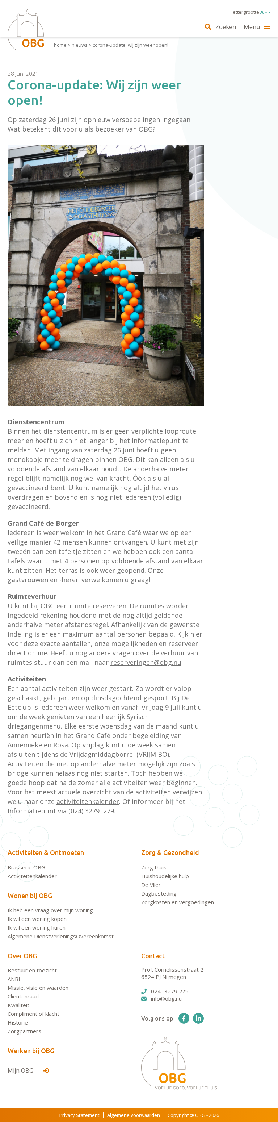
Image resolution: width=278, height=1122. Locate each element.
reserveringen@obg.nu (145, 662)
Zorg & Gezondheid (170, 852)
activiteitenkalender (87, 801)
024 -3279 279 (170, 991)
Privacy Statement (79, 1115)
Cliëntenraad (23, 996)
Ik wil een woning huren (37, 927)
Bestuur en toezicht (32, 970)
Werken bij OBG (31, 1050)
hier (196, 634)
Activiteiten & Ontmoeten (46, 852)
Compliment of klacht (33, 1013)
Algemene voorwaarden (133, 1115)
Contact (153, 955)
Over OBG (22, 955)
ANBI (14, 979)
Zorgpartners (24, 1031)
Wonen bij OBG (30, 895)
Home (60, 45)
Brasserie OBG (26, 867)
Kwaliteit (18, 1005)
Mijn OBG (21, 1071)
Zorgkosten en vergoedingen (177, 902)
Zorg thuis (154, 867)
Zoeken (225, 26)
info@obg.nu (166, 998)
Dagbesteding (159, 893)
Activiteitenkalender (32, 876)
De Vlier (151, 884)
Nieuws (80, 45)
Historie (18, 1022)
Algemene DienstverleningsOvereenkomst (61, 936)
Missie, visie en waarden (38, 987)
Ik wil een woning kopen (37, 918)
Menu (252, 26)
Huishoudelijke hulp (165, 876)
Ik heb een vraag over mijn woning (50, 910)
